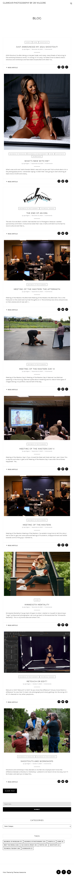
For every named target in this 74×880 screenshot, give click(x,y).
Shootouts (44, 42)
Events (28, 42)
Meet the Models (11, 845)
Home (35, 42)
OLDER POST (10, 791)
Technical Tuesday (47, 208)
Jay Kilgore (27, 49)
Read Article (13, 67)
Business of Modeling (18, 154)
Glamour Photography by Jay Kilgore (24, 3)
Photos (43, 845)
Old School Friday (29, 845)
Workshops (37, 156)
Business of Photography (37, 154)
